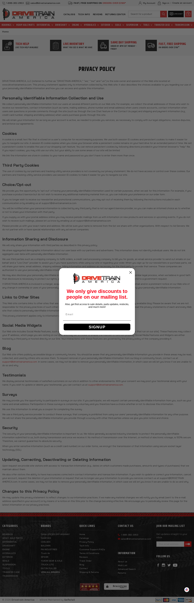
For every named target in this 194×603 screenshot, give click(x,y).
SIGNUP (97, 327)
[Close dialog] (130, 272)
